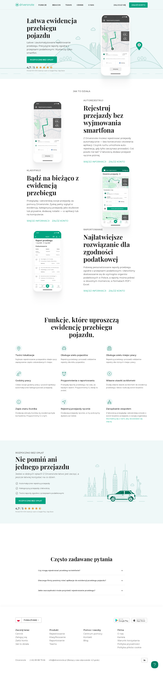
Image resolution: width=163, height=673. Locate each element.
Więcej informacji (94, 161)
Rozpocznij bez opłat (41, 60)
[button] (81, 570)
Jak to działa (22, 644)
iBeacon (56, 5)
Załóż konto (138, 5)
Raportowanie (57, 640)
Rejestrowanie (57, 633)
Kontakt (87, 637)
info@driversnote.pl (58, 660)
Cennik (80, 5)
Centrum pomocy (92, 633)
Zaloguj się (120, 5)
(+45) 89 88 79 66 (37, 660)
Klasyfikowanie (57, 637)
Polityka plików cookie (129, 647)
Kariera (121, 637)
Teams (68, 5)
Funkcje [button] (42, 5)
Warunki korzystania (128, 640)
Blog (85, 640)
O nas (91, 5)
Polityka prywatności (128, 644)
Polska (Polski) (30, 620)
